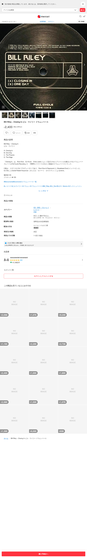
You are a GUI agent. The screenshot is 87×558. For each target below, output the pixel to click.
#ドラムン (25, 186)
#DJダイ (59, 186)
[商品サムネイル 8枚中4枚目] (25, 115)
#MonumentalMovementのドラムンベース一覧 (20, 181)
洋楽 (35, 212)
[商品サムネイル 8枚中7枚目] (45, 115)
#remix (65, 186)
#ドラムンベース (36, 186)
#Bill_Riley (46, 186)
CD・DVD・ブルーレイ (41, 207)
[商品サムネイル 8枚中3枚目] (18, 115)
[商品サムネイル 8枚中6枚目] (39, 115)
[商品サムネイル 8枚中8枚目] (52, 115)
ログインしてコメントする (43, 276)
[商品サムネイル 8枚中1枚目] (5, 115)
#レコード (7, 186)
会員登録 (43, 21)
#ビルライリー (16, 186)
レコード (36, 210)
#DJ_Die (53, 186)
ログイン (51, 21)
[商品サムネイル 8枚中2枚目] (11, 115)
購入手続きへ (43, 554)
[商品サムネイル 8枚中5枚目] (32, 115)
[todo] (84, 16)
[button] (80, 16)
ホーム (6, 438)
